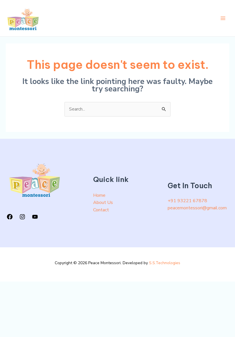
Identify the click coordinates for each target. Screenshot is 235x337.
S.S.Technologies (164, 263)
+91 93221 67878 (187, 201)
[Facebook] (10, 217)
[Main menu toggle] (223, 18)
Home (99, 195)
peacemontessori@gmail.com (197, 208)
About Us (103, 202)
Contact (101, 210)
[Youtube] (35, 217)
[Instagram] (22, 217)
